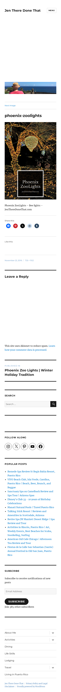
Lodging (9, 660)
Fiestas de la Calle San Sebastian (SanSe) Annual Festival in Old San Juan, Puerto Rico (30, 551)
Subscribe (16, 601)
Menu (52, 10)
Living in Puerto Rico (16, 674)
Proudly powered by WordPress (31, 686)
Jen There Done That (23, 10)
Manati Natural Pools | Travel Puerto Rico (31, 507)
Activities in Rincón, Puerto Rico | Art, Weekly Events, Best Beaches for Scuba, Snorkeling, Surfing (30, 531)
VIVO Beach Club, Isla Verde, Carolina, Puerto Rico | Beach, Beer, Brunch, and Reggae (29, 483)
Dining (8, 646)
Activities (10, 639)
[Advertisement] (30, 49)
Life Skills (10, 653)
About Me (10, 632)
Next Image (10, 105)
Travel (8, 667)
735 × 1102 (29, 260)
